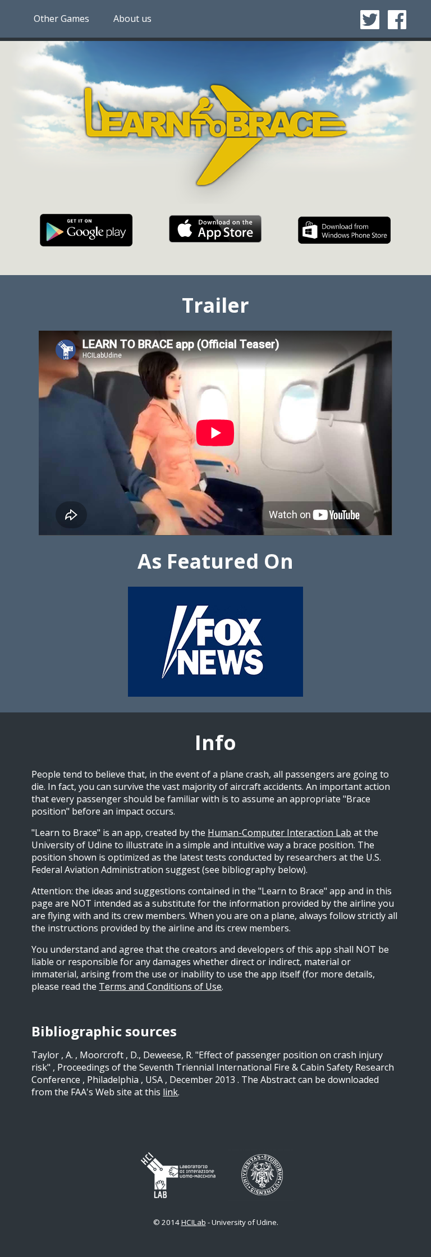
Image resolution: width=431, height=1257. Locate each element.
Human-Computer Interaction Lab (279, 832)
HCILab (193, 1222)
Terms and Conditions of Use (160, 986)
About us (132, 18)
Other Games (61, 18)
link (170, 1092)
